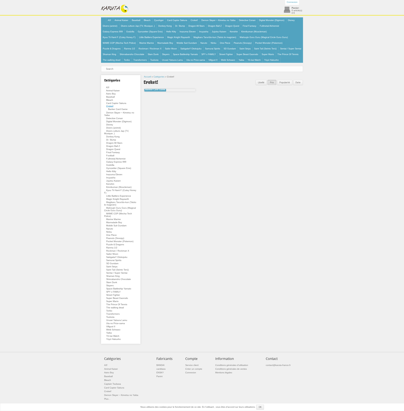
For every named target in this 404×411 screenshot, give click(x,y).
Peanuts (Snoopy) (243, 43)
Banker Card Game (118, 109)
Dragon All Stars (196, 26)
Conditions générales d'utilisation (231, 365)
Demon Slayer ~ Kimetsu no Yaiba (218, 20)
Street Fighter (226, 54)
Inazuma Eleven (188, 31)
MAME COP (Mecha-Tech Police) (119, 43)
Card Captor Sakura (177, 20)
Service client (192, 365)
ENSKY (160, 372)
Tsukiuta (154, 60)
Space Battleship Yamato (185, 54)
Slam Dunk (153, 54)
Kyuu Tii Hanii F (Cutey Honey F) (119, 37)
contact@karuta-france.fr (278, 365)
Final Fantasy (249, 26)
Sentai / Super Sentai (290, 48)
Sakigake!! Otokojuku (191, 48)
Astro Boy (111, 93)
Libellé (261, 82)
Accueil (147, 76)
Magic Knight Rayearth (178, 37)
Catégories (159, 76)
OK (260, 407)
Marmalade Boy (165, 43)
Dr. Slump (180, 26)
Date (298, 82)
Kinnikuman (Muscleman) (254, 31)
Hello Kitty (171, 31)
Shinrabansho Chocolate (132, 54)
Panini (159, 376)
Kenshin (234, 31)
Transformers (140, 60)
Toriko (127, 60)
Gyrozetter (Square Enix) (150, 31)
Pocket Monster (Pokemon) (268, 43)
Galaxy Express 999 (113, 31)
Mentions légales (223, 372)
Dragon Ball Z (215, 26)
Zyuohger (159, 20)
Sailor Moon (171, 48)
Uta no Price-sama (195, 60)
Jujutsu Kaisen (219, 31)
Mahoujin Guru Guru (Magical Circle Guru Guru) (264, 37)
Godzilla (130, 31)
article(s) (297, 10)
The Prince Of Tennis (287, 54)
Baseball (136, 20)
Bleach (147, 20)
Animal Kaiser (121, 20)
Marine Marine (146, 43)
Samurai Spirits (212, 48)
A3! (109, 20)
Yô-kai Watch (254, 60)
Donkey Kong (165, 26)
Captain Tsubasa (112, 384)
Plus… (107, 399)
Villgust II (212, 60)
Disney (291, 20)
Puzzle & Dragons (112, 48)
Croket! (194, 20)
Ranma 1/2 (129, 48)
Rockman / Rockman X (150, 48)
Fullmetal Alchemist (269, 26)
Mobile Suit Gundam (187, 43)
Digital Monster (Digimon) (271, 20)
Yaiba (241, 60)
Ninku (213, 43)
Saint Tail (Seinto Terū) (265, 48)
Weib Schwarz (228, 60)
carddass (161, 369)
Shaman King (109, 54)
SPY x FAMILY (208, 54)
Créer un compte (193, 369)
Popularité (284, 82)
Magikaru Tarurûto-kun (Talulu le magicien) (214, 37)
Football (110, 155)
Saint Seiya (245, 48)
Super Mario (268, 54)
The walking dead (111, 60)
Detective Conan (247, 20)
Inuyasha (203, 31)
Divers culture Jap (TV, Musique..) (138, 26)
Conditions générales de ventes (231, 369)
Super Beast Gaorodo (247, 54)
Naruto (203, 43)
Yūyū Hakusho (271, 60)
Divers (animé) (110, 26)
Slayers (165, 54)
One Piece (225, 43)
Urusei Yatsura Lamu (172, 60)
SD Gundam (230, 48)
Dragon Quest (232, 26)
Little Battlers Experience (151, 37)
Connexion (190, 372)
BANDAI (160, 365)
